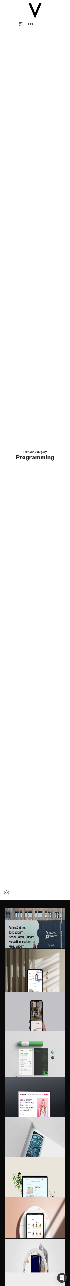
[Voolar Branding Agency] (35, 10)
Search (40, 24)
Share (48, 24)
